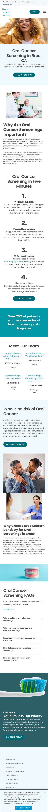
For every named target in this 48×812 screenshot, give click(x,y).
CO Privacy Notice (12, 779)
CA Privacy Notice (12, 775)
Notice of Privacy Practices (14, 763)
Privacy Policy (10, 759)
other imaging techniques (15, 261)
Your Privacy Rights (23, 808)
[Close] (44, 792)
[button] (44, 11)
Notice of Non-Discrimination (15, 771)
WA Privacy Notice (12, 783)
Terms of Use (10, 767)
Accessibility (10, 787)
